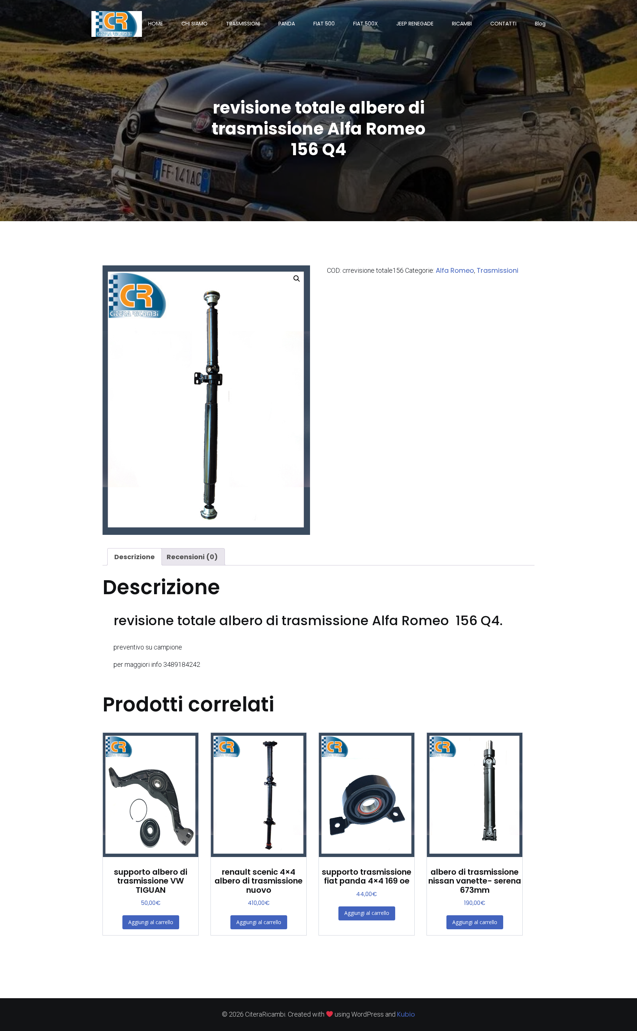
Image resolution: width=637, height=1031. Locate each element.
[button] (296, 278)
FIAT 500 (324, 23)
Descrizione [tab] (134, 556)
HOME (155, 23)
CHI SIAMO (194, 23)
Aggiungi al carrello (150, 922)
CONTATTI (503, 23)
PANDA (286, 23)
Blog (540, 23)
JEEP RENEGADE (415, 23)
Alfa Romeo (455, 270)
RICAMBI (462, 23)
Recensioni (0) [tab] (192, 556)
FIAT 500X (365, 23)
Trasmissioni (497, 270)
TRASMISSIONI (243, 23)
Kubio (406, 1014)
